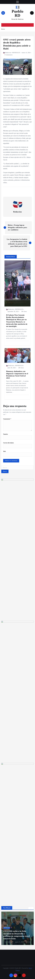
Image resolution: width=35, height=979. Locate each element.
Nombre (5, 434)
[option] (17, 928)
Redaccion (8, 52)
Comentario (7, 419)
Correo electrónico (8, 443)
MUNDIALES (16, 52)
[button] (29, 908)
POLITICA (7, 925)
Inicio (3, 29)
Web (4, 451)
